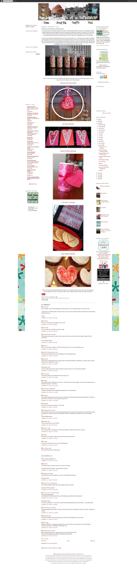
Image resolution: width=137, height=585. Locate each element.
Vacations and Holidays (63, 298)
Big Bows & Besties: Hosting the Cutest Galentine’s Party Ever (32, 109)
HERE (100, 66)
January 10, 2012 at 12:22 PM (49, 392)
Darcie (44, 359)
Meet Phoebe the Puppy (104, 159)
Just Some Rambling (103, 165)
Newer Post (43, 540)
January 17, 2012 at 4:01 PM (49, 519)
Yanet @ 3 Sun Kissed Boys (49, 483)
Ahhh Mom (45, 421)
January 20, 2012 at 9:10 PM (49, 527)
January (101, 145)
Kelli (44, 380)
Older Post (92, 540)
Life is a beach (30, 123)
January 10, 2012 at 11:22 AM (49, 377)
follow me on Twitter (106, 113)
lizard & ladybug (30, 165)
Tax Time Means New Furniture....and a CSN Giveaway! (105, 230)
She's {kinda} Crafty (31, 160)
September (101, 130)
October (101, 128)
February (101, 143)
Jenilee (44, 403)
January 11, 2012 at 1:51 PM (49, 460)
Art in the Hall (103, 207)
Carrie (44, 395)
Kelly (44, 345)
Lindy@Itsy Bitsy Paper (48, 530)
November (101, 126)
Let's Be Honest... (30, 172)
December (101, 124)
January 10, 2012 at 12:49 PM (49, 400)
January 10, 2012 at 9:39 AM (49, 349)
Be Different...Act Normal (32, 113)
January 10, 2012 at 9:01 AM (49, 331)
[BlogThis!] (43, 299)
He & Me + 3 (29, 175)
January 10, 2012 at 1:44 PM (49, 407)
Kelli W (106, 30)
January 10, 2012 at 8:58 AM (49, 324)
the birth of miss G (30, 149)
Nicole (44, 321)
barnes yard (29, 137)
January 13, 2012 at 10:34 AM (49, 489)
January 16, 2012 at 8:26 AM (49, 504)
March (100, 141)
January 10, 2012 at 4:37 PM (49, 418)
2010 (99, 175)
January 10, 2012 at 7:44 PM (49, 431)
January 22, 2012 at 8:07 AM (49, 535)
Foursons (45, 373)
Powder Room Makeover (32, 127)
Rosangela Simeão (47, 473)
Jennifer (44, 306)
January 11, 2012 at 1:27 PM (49, 445)
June (100, 135)
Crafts (47, 298)
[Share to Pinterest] (47, 299)
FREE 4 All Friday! (104, 222)
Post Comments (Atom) (52, 543)
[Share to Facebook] (46, 299)
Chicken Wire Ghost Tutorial (32, 114)
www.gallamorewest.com (48, 410)
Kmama (44, 327)
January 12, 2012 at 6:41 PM (49, 480)
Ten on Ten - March (31, 157)
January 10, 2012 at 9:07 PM (49, 438)
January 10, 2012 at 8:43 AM (49, 317)
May (100, 137)
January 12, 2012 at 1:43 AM (49, 470)
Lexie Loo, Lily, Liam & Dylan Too (50, 492)
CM (43, 434)
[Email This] (42, 299)
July (100, 134)
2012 (99, 123)
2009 (99, 176)
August (100, 132)
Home (68, 540)
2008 (99, 178)
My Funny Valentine (68, 124)
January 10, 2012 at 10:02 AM (49, 355)
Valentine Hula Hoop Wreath (68, 83)
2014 (99, 119)
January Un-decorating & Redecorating (52, 29)
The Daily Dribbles (31, 152)
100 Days (101, 163)
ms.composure (46, 448)
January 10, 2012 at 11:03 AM (49, 370)
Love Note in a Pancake (68, 202)
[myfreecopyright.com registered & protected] (68, 554)
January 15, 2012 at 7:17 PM (49, 497)
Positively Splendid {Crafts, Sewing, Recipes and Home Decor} (33, 178)
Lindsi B (44, 522)
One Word (101, 170)
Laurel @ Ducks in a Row (48, 507)
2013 (99, 121)
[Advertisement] (31, 79)
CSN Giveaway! (103, 193)
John (44, 441)
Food (56, 298)
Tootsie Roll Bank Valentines (68, 151)
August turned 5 (30, 138)
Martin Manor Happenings (33, 156)
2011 (99, 173)
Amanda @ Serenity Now (48, 334)
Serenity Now (30, 141)
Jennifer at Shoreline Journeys (49, 352)
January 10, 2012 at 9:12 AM (49, 342)
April (100, 139)
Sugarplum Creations (32, 117)
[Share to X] (44, 299)
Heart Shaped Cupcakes (68, 254)
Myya (44, 463)
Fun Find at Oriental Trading (32, 166)
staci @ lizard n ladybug (48, 388)
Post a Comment (44, 538)
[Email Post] (56, 296)
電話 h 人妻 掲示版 (30, 153)
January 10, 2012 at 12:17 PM (49, 385)
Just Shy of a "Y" (31, 122)
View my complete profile (102, 45)
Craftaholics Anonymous (32, 126)
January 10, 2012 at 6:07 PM (49, 425)
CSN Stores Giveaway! (105, 186)
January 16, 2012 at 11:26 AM (49, 512)
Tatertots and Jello (31, 106)
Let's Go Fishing (102, 161)
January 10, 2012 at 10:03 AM (49, 364)
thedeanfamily (46, 515)
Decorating (52, 298)
